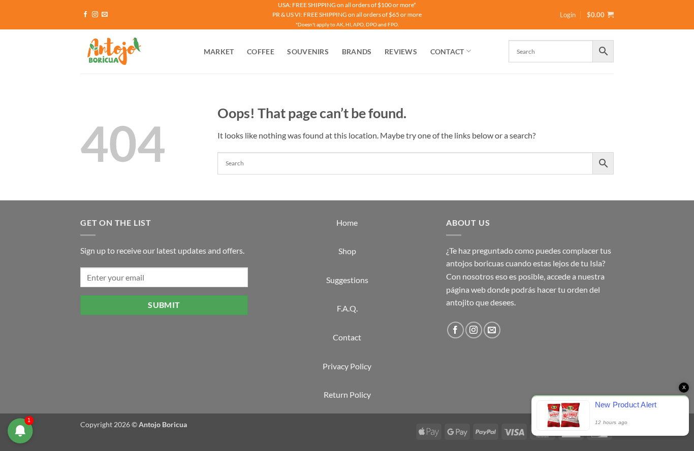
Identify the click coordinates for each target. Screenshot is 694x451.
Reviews (401, 51)
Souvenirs (308, 51)
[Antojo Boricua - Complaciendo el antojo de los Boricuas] (131, 51)
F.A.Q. (347, 308)
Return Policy (347, 394)
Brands (357, 51)
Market (219, 51)
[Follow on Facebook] (85, 14)
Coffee (260, 51)
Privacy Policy (347, 366)
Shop (347, 251)
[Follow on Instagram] (95, 14)
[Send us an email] (105, 14)
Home (347, 222)
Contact (447, 51)
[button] (600, 14)
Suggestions (347, 280)
